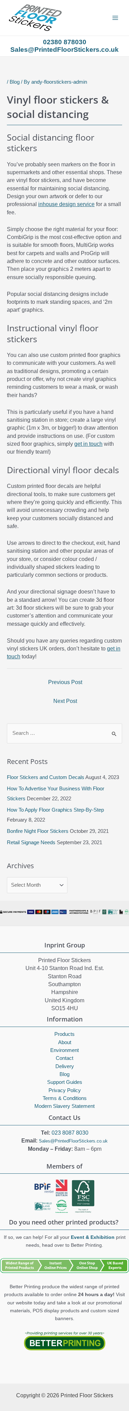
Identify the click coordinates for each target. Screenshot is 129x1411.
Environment (64, 1050)
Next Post (65, 701)
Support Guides (64, 1082)
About (64, 1042)
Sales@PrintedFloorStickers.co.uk (73, 1141)
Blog (15, 82)
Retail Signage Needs (31, 842)
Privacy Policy (65, 1090)
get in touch (88, 444)
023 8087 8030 (70, 1133)
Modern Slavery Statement (64, 1106)
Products (64, 1034)
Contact (64, 1058)
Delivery (64, 1066)
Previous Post (65, 682)
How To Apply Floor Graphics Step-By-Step (55, 810)
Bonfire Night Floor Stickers (37, 831)
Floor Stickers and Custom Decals (45, 777)
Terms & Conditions (65, 1098)
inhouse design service (66, 204)
